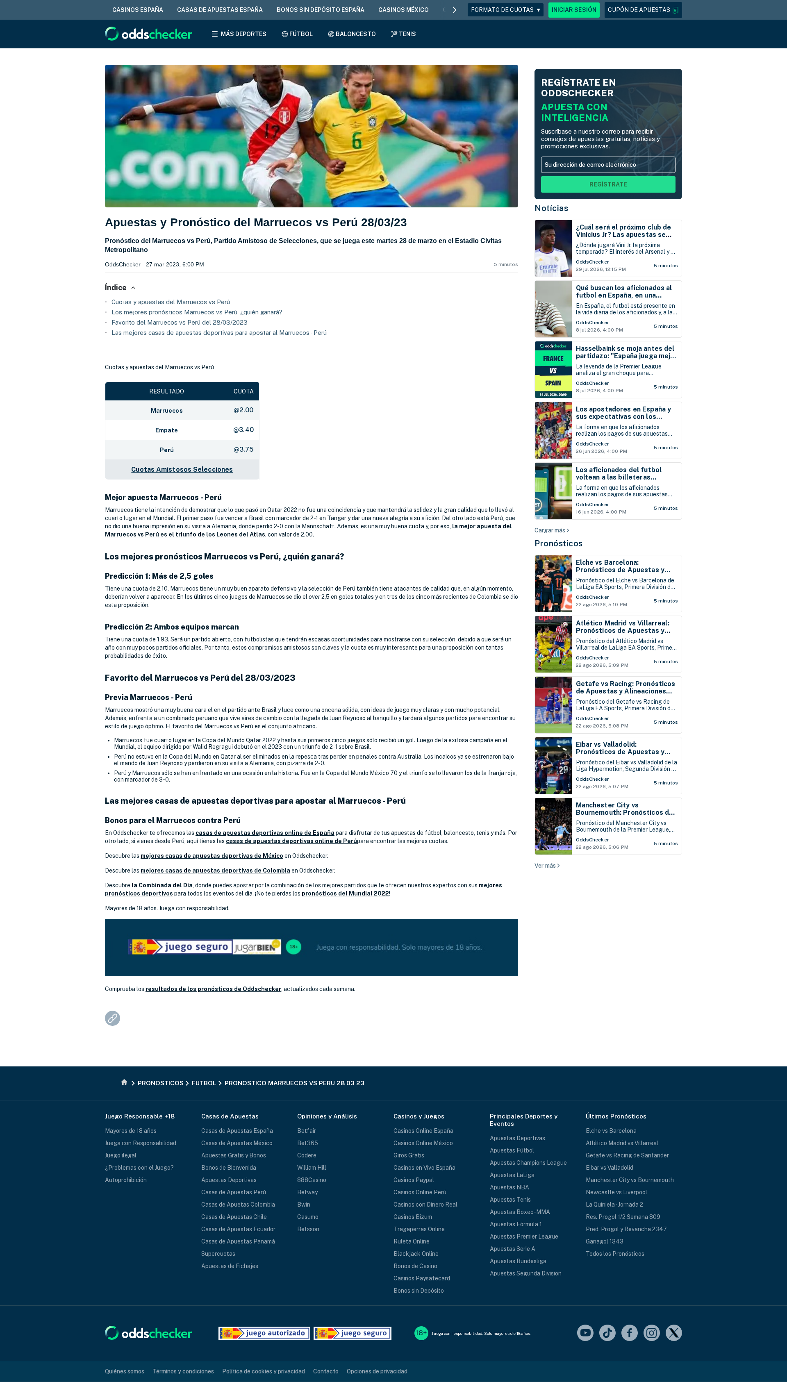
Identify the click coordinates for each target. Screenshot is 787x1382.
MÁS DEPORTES (243, 34)
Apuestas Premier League (524, 1236)
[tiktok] (607, 1333)
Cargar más (550, 530)
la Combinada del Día (162, 885)
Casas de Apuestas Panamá (238, 1241)
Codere (306, 1155)
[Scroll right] (454, 10)
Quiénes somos (124, 1371)
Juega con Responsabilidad (140, 1143)
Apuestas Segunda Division (526, 1273)
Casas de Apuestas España (237, 1130)
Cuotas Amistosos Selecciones (182, 469)
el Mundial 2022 (365, 893)
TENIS (407, 34)
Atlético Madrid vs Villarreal (622, 1143)
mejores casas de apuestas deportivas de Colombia (215, 870)
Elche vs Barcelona (611, 1130)
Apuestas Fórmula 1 (516, 1224)
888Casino (311, 1180)
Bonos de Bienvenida (228, 1167)
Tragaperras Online (419, 1229)
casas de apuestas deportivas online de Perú (291, 841)
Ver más (545, 865)
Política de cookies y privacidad (263, 1371)
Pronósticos (559, 543)
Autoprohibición (126, 1180)
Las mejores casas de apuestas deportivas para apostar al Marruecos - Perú (219, 332)
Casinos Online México (423, 1143)
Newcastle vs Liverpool (616, 1192)
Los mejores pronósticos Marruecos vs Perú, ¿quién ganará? (196, 312)
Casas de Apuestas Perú (233, 1192)
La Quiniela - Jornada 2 (614, 1204)
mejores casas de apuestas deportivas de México (212, 855)
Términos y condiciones (183, 1371)
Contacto (326, 1371)
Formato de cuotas (505, 10)
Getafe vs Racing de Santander (627, 1155)
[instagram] (652, 1333)
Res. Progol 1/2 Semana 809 (623, 1217)
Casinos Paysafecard (422, 1278)
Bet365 (307, 1143)
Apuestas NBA (509, 1187)
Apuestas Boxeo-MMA (520, 1212)
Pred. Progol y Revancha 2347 (626, 1229)
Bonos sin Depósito (419, 1290)
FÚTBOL (301, 34)
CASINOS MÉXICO (403, 10)
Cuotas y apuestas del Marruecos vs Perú (170, 301)
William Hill (311, 1167)
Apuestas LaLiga (512, 1175)
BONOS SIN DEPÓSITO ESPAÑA (320, 10)
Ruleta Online (412, 1241)
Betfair (306, 1130)
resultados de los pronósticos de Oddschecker (213, 989)
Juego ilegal (120, 1155)
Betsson (308, 1229)
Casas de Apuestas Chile (234, 1217)
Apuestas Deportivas (229, 1180)
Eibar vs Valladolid (609, 1167)
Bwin (303, 1204)
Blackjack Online (416, 1253)
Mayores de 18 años (131, 1130)
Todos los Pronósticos (615, 1253)
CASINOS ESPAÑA (137, 10)
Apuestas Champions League (528, 1162)
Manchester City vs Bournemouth (630, 1180)
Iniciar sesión (574, 10)
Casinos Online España (423, 1130)
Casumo (307, 1217)
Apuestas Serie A (512, 1249)
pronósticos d (322, 893)
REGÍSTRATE (608, 184)
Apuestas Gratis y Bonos (233, 1155)
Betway (307, 1192)
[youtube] (585, 1333)
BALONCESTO (356, 34)
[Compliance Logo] (264, 1333)
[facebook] (629, 1333)
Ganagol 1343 (604, 1241)
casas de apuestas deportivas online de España (265, 833)
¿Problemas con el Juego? (139, 1167)
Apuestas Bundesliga (518, 1261)
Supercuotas (218, 1253)
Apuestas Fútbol (512, 1150)
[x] (674, 1333)
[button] (643, 10)
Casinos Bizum (413, 1217)
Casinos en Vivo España (424, 1167)
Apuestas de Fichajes (229, 1266)
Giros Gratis (409, 1155)
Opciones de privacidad (377, 1371)
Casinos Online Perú (420, 1192)
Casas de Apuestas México (237, 1143)
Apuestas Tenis (510, 1199)
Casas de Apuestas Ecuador (238, 1229)
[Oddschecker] (148, 1333)
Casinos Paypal (414, 1180)
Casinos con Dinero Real (425, 1204)
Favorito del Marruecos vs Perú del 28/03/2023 (179, 322)
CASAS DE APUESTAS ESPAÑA (220, 10)
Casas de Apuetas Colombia (238, 1204)
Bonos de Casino (415, 1266)
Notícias (551, 208)
